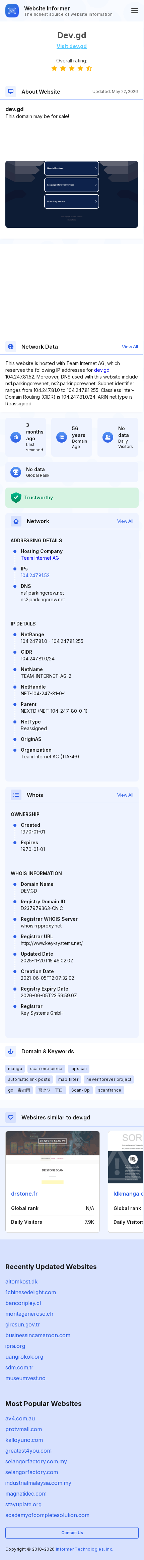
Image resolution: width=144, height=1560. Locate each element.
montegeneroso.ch (29, 1313)
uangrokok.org (24, 1356)
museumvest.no (25, 1378)
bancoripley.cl (23, 1303)
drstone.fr (24, 1193)
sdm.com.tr (19, 1367)
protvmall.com (23, 1429)
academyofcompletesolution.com (47, 1515)
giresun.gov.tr (22, 1324)
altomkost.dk (21, 1281)
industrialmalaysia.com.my (38, 1482)
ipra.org (15, 1346)
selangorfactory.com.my (36, 1461)
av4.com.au (20, 1418)
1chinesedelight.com (30, 1292)
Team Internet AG (40, 558)
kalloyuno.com (24, 1440)
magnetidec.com (26, 1493)
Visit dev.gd (72, 46)
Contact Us (72, 1532)
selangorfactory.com (31, 1472)
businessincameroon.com (37, 1335)
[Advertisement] (71, 140)
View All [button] (130, 346)
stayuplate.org (23, 1504)
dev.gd (102, 370)
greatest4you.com (28, 1450)
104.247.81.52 (35, 575)
